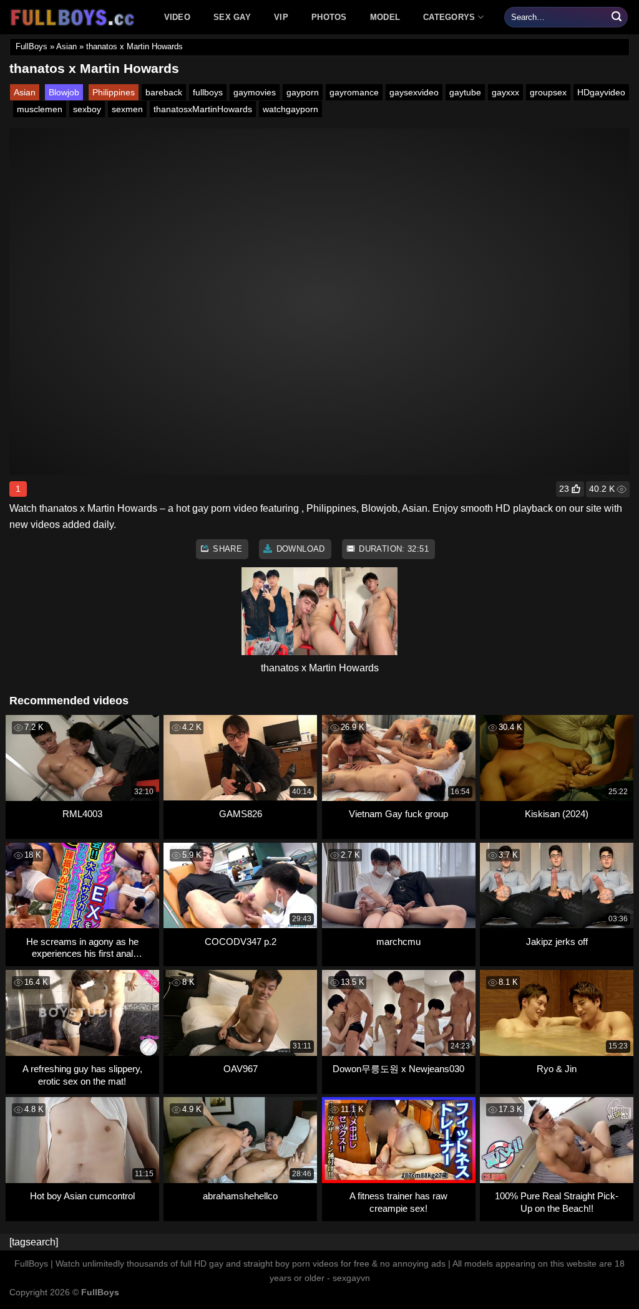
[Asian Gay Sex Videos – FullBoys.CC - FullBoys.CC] (74, 17)
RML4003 (82, 813)
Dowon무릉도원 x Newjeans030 (398, 1068)
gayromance (354, 92)
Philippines (113, 92)
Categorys (449, 17)
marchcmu (398, 941)
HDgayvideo (601, 92)
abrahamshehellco (240, 1196)
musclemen (39, 109)
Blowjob (64, 92)
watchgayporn (290, 109)
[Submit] (616, 17)
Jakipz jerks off (557, 941)
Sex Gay (232, 17)
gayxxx (505, 92)
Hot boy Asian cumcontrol (82, 1196)
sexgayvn (351, 1278)
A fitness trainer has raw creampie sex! (398, 1202)
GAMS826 (240, 813)
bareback (163, 92)
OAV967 (240, 1068)
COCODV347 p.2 (240, 941)
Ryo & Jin (557, 1068)
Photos (329, 17)
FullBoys (31, 46)
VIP (281, 17)
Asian (66, 46)
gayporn (302, 92)
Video (177, 17)
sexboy (87, 109)
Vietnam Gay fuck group (398, 813)
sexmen (127, 109)
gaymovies (254, 92)
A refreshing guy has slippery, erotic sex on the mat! (82, 1074)
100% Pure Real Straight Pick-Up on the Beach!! (556, 1202)
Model (385, 17)
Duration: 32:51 (392, 549)
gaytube (465, 92)
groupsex (548, 92)
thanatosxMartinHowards (203, 109)
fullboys (208, 92)
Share (226, 549)
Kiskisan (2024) (556, 813)
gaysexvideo (414, 92)
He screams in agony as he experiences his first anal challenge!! (82, 947)
